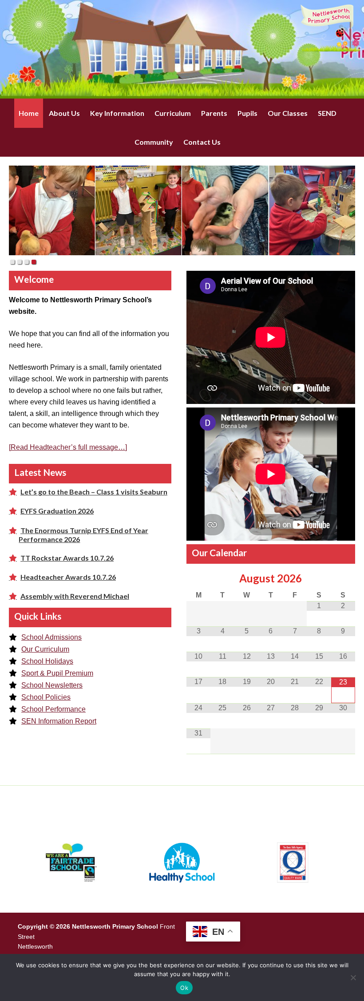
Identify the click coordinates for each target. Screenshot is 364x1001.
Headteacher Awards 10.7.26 (68, 577)
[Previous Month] (198, 579)
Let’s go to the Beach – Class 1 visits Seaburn (93, 491)
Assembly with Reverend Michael (74, 596)
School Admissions (51, 637)
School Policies (46, 697)
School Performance (53, 709)
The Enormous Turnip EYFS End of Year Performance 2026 (83, 534)
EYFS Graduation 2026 (57, 510)
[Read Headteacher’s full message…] (68, 447)
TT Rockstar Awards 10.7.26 (67, 558)
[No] (352, 977)
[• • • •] (182, 210)
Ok (184, 987)
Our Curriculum (45, 649)
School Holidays (47, 661)
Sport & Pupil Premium (57, 673)
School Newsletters (52, 685)
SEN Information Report (58, 721)
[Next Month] (343, 579)
